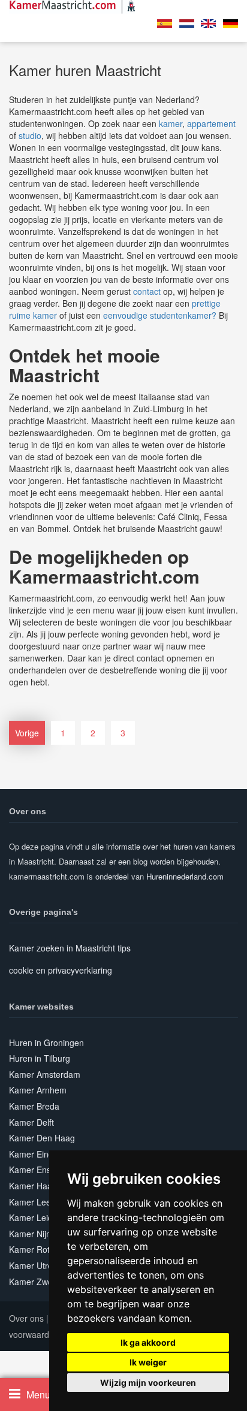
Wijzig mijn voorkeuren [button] (148, 1382)
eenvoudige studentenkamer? (159, 315)
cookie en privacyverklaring (60, 970)
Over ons (26, 1318)
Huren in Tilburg (39, 1058)
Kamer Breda (34, 1106)
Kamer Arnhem (38, 1090)
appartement (211, 123)
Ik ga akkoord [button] (148, 1342)
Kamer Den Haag (42, 1138)
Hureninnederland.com (185, 876)
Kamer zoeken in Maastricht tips (70, 948)
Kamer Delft (31, 1122)
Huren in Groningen (46, 1043)
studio (30, 135)
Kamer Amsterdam (44, 1074)
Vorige (27, 733)
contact (147, 291)
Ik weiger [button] (148, 1362)
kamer (170, 123)
